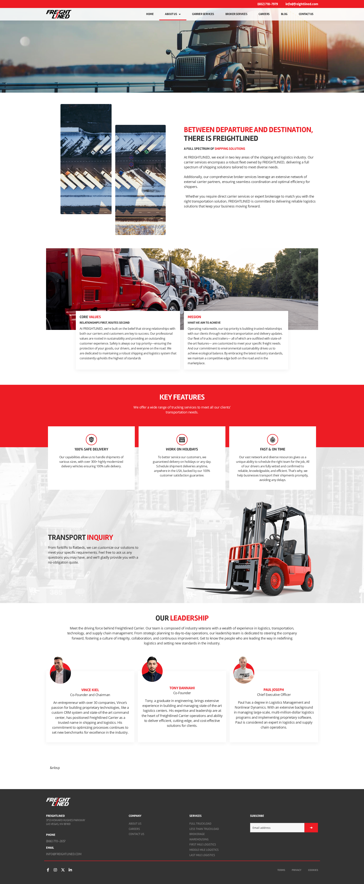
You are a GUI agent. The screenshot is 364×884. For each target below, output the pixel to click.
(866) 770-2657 (56, 841)
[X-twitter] (63, 870)
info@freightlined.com (302, 4)
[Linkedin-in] (70, 870)
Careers (264, 14)
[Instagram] (55, 870)
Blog (284, 14)
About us (171, 14)
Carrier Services (203, 14)
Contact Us (306, 14)
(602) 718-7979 (267, 4)
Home (150, 14)
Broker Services (236, 14)
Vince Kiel (90, 690)
